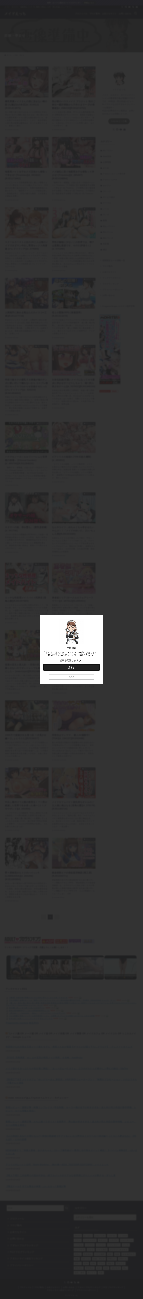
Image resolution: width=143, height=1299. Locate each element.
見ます (71, 667)
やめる (71, 677)
